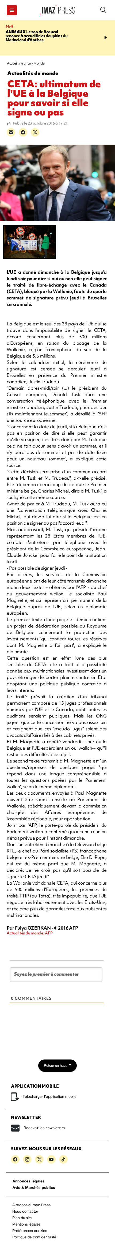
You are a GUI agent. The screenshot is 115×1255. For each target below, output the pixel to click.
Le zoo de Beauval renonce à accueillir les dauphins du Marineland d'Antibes (37, 36)
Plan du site (22, 1218)
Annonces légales (29, 1181)
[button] (12, 10)
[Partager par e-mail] (11, 132)
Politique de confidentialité (34, 1237)
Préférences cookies (29, 1231)
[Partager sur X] (35, 132)
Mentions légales (26, 1224)
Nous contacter (25, 1211)
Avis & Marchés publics (34, 1188)
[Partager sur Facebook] (23, 132)
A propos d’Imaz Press (31, 1205)
